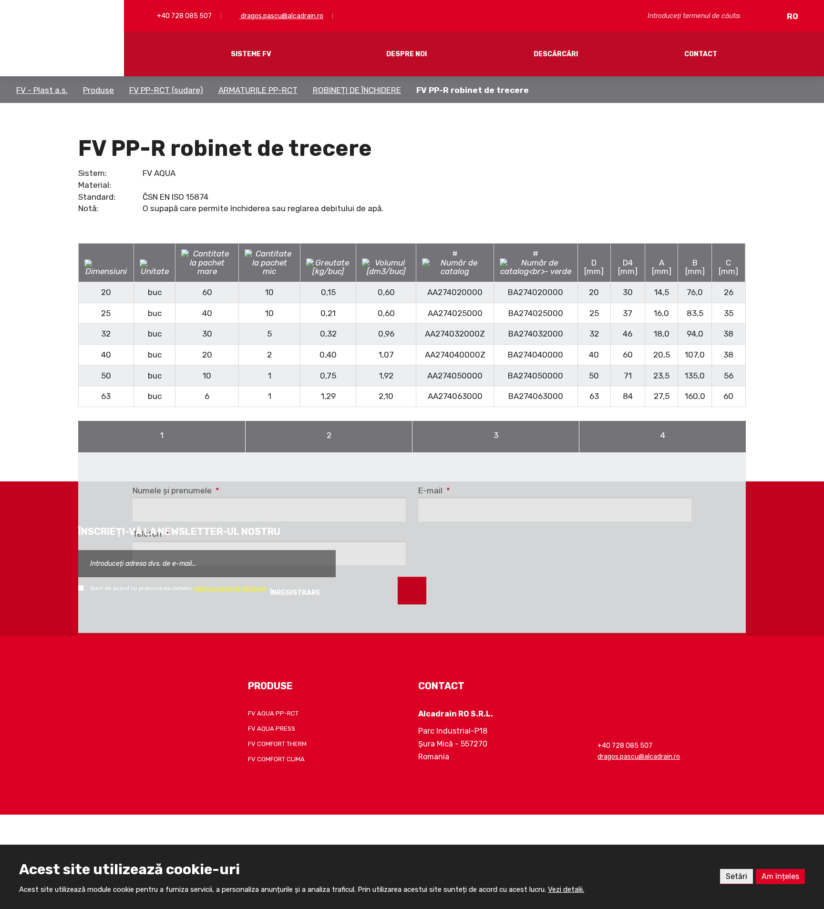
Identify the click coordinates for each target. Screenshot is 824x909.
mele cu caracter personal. (230, 588)
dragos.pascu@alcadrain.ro (281, 16)
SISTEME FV (251, 54)
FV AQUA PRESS (271, 728)
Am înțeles (780, 876)
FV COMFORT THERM (277, 743)
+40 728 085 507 (183, 16)
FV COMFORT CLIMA (276, 759)
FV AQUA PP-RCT (273, 713)
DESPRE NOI (406, 54)
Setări (736, 876)
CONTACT (700, 54)
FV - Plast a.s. (42, 90)
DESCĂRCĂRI (556, 54)
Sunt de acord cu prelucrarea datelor (178, 588)
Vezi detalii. (566, 889)
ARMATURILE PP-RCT (258, 90)
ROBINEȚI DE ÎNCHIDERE (357, 90)
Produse (98, 90)
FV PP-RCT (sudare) (166, 90)
